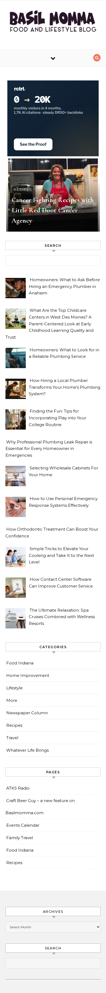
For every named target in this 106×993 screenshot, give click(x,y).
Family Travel (19, 837)
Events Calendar (22, 825)
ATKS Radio (18, 788)
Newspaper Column (27, 712)
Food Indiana (19, 663)
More (11, 700)
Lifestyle (14, 687)
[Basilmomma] (53, 23)
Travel (12, 737)
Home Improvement (27, 675)
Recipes (23, 189)
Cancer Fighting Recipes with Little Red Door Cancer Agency (53, 210)
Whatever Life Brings (27, 750)
